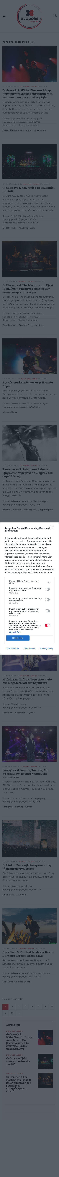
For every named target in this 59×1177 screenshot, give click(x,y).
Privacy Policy (46, 648)
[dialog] (29, 588)
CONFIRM (17, 638)
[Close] (53, 528)
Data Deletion (12, 648)
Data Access (29, 648)
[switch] (47, 589)
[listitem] (29, 582)
